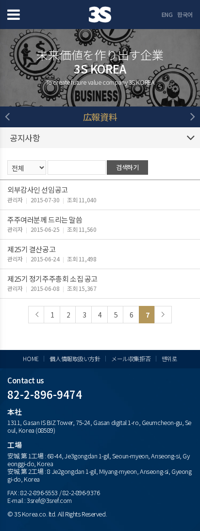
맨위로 (169, 358)
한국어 (185, 14)
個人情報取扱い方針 (75, 358)
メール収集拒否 (130, 358)
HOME (30, 358)
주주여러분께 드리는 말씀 (45, 219)
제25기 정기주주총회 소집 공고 (52, 278)
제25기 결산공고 (31, 249)
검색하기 (127, 167)
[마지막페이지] (163, 314)
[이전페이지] (37, 314)
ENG (167, 14)
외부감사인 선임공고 (37, 189)
